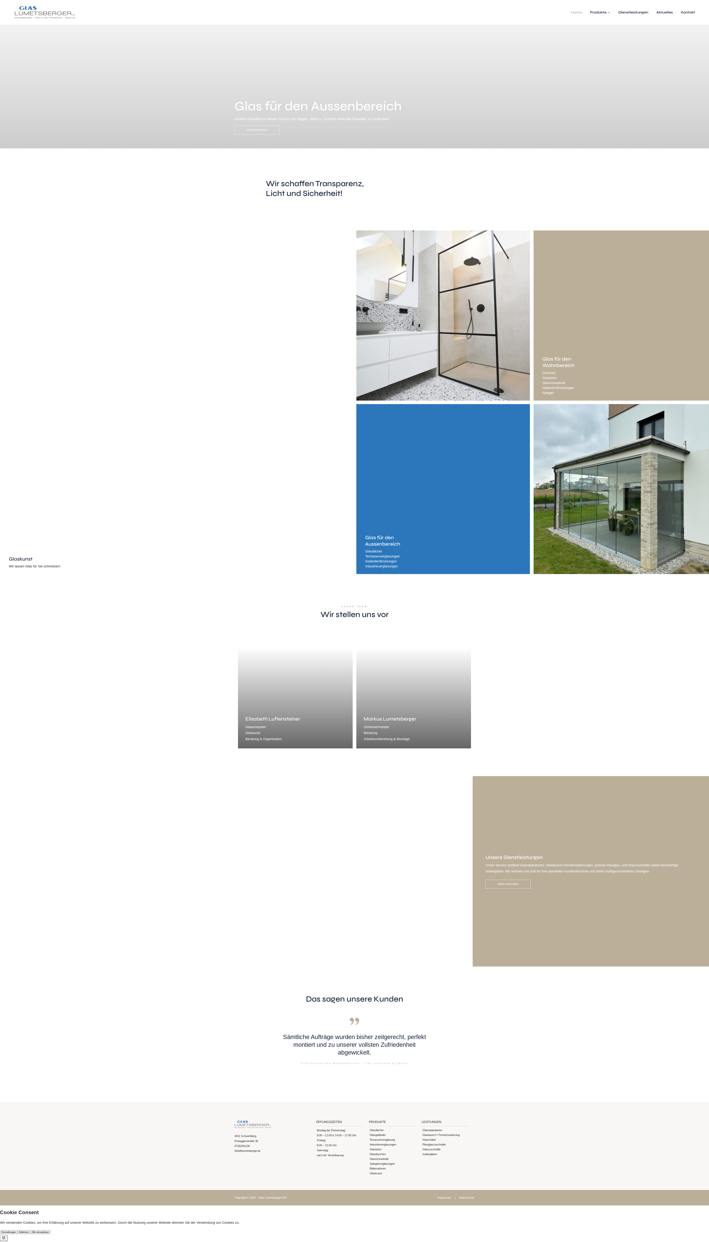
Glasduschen (378, 1154)
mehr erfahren (257, 130)
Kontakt (688, 12)
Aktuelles (664, 12)
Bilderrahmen (378, 1168)
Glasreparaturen (432, 1130)
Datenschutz (467, 1197)
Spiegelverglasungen (382, 1163)
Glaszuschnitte (431, 1149)
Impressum (444, 1197)
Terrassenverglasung (382, 1139)
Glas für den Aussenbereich (318, 106)
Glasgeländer (378, 1134)
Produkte (598, 12)
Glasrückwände (379, 1158)
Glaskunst (376, 1173)
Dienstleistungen (633, 12)
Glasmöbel (429, 1139)
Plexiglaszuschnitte (434, 1144)
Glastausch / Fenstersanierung (441, 1134)
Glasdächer (377, 1130)
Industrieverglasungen (383, 1144)
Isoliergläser (429, 1154)
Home (576, 12)
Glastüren (375, 1149)
